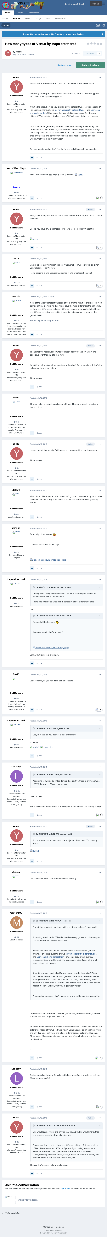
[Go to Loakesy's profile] (16, 776)
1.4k (17, 422)
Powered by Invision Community (53, 1233)
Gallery (28, 18)
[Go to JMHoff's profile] (16, 499)
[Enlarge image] (79, 174)
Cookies (60, 1227)
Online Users (60, 18)
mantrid (16, 296)
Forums (16, 18)
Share (76, 53)
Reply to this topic (90, 65)
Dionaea (30, 54)
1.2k (17, 320)
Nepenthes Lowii (16, 579)
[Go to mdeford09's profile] (16, 922)
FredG (16, 397)
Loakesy (16, 766)
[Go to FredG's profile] (16, 407)
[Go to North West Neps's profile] (16, 178)
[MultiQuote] (32, 158)
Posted (38, 77)
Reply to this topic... (29, 1200)
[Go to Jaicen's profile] (16, 882)
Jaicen (16, 872)
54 (17, 937)
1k (17, 101)
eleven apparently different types (70, 110)
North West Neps (16, 168)
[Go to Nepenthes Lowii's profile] (16, 589)
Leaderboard (33, 13)
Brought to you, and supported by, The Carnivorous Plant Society (53, 34)
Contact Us (48, 1227)
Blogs (39, 18)
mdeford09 (16, 912)
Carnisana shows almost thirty (50, 957)
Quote (39, 157)
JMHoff (16, 490)
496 (18, 514)
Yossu (18, 52)
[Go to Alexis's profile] (16, 268)
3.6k (17, 282)
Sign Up (96, 4)
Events (5, 18)
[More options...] (100, 77)
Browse (8, 13)
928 (18, 603)
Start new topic (64, 65)
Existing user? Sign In (75, 4)
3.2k (17, 791)
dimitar (16, 528)
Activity (19, 13)
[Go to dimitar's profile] (16, 537)
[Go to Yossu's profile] (8, 53)
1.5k (17, 192)
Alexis (16, 258)
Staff (48, 18)
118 (17, 896)
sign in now (66, 1188)
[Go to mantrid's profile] (16, 306)
